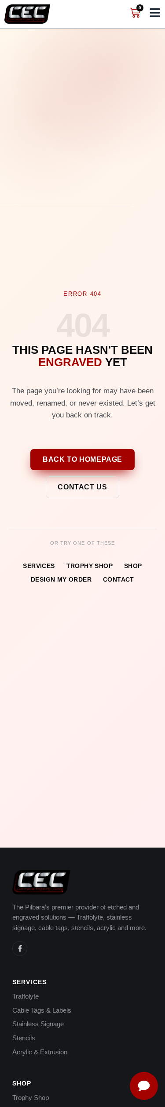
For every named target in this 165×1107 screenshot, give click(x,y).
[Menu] (155, 12)
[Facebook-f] (19, 948)
